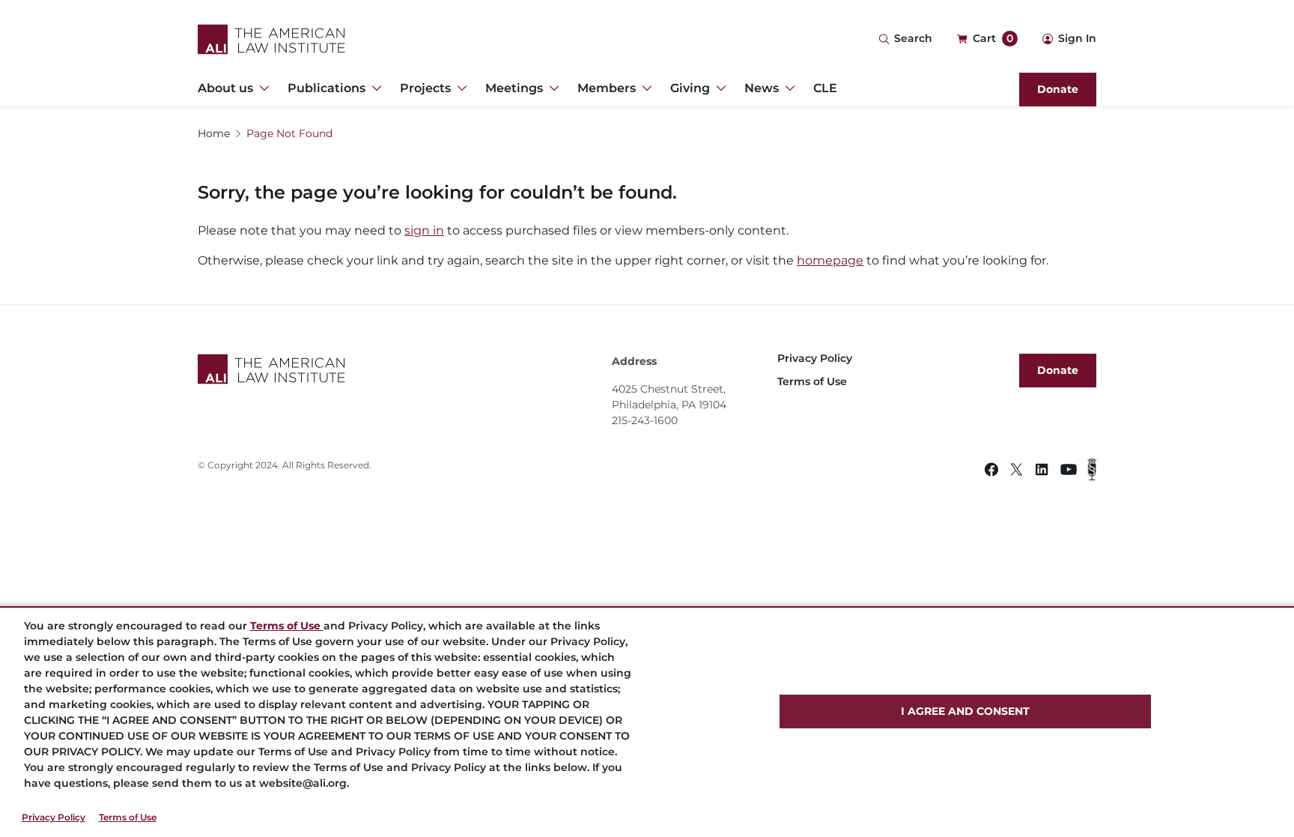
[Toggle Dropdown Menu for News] (787, 88)
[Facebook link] (991, 472)
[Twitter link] (1016, 471)
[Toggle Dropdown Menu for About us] (261, 88)
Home (214, 133)
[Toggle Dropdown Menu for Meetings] (551, 88)
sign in (424, 230)
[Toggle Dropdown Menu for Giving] (718, 88)
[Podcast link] (1091, 472)
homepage (830, 260)
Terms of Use (128, 817)
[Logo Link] (271, 39)
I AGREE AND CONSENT (965, 711)
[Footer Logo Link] (399, 369)
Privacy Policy (53, 817)
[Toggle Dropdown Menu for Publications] (373, 88)
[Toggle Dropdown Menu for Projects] (459, 88)
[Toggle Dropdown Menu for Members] (644, 88)
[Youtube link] (1068, 472)
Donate (1057, 89)
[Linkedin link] (1041, 472)
